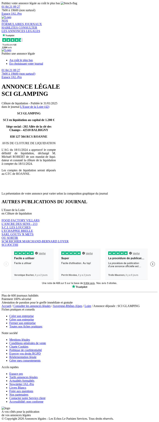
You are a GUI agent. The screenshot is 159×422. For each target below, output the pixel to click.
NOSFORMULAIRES (13, 22)
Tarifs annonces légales (23, 377)
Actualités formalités (21, 380)
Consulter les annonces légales (32, 306)
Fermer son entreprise (22, 323)
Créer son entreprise (21, 316)
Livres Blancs (17, 387)
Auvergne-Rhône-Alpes (67, 306)
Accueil (6, 306)
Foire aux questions (21, 391)
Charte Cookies (18, 346)
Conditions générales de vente (27, 343)
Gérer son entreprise (21, 319)
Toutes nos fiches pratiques (25, 326)
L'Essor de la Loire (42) (34, 106)
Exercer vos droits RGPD (25, 353)
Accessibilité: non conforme (26, 401)
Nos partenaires (18, 394)
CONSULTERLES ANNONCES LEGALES (21, 29)
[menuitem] (83, 60)
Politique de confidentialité (25, 350)
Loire (88, 306)
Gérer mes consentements (25, 360)
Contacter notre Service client (27, 398)
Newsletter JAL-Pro (21, 384)
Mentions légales (19, 339)
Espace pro (16, 373)
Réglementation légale (22, 357)
